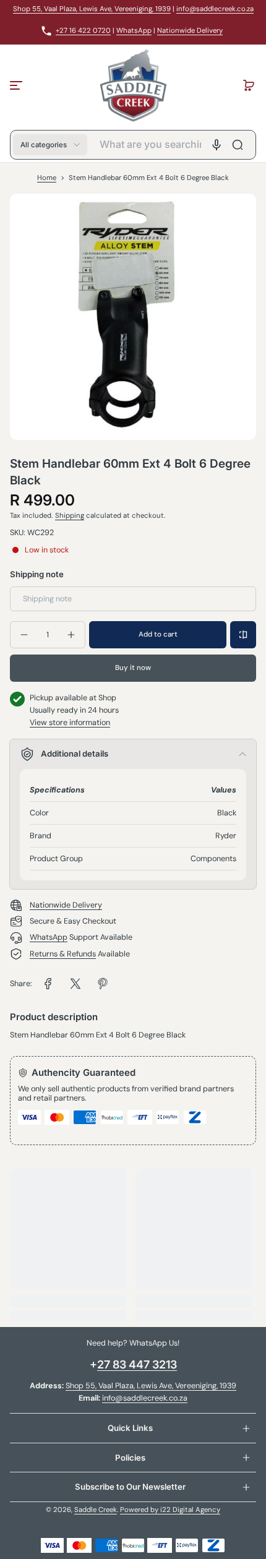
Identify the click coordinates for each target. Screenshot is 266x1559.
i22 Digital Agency (190, 1509)
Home (46, 178)
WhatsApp (134, 30)
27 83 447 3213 (137, 1364)
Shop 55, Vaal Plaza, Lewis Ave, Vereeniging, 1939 (92, 9)
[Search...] (237, 145)
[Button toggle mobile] (17, 85)
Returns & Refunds (63, 954)
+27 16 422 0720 (83, 30)
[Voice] (216, 145)
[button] (248, 85)
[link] (48, 984)
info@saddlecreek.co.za (215, 9)
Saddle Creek (95, 1509)
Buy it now (133, 667)
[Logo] (132, 85)
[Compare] (243, 634)
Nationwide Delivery (190, 30)
